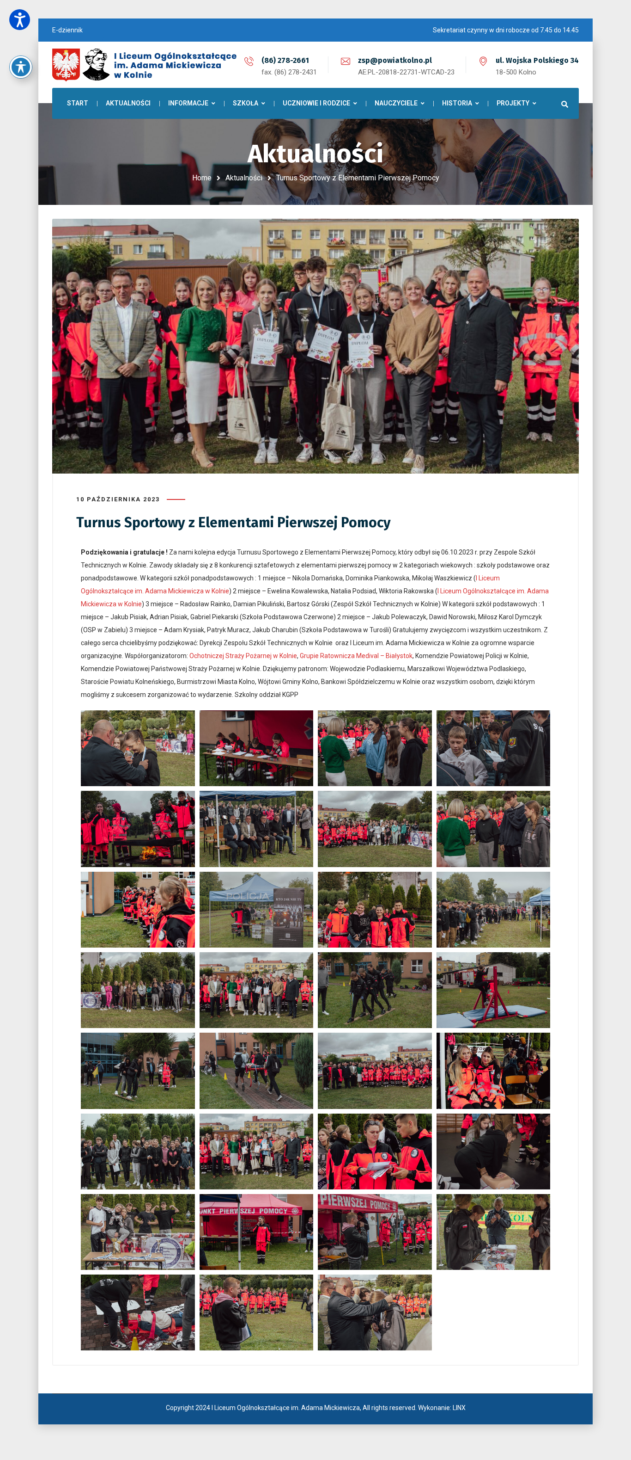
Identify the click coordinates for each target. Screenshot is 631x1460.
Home (202, 177)
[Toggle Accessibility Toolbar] (21, 67)
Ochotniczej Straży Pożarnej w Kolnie (243, 655)
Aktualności (243, 177)
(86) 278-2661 (285, 60)
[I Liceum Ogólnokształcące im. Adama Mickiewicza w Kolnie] (144, 64)
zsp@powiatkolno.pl (395, 60)
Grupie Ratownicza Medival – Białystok (356, 655)
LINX (459, 1407)
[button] (19, 19)
